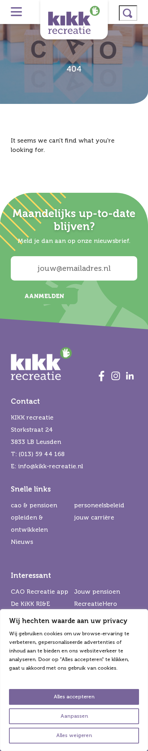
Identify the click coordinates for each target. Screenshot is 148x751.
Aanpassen (74, 716)
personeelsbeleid (99, 505)
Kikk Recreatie (74, 19)
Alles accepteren (74, 696)
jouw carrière (94, 517)
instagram (115, 376)
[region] (74, 680)
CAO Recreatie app (39, 591)
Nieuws (22, 542)
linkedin (130, 376)
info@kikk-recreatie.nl (50, 466)
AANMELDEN (44, 296)
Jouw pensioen (97, 591)
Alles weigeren (74, 735)
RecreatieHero (95, 604)
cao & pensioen (34, 505)
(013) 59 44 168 (42, 454)
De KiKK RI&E (30, 604)
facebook (101, 376)
